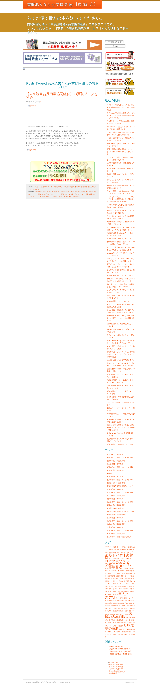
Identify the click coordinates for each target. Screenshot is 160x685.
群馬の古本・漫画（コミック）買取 (120, 521)
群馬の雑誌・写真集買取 (116, 524)
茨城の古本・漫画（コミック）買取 (57, 196)
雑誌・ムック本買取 (125, 629)
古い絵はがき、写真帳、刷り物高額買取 (122, 578)
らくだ (34, 187)
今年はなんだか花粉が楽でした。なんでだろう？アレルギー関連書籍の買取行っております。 (121, 115)
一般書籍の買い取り (128, 568)
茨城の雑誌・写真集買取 (116, 534)
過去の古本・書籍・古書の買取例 (119, 537)
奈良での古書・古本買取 (116, 666)
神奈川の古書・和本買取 (116, 508)
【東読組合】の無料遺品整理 (120, 651)
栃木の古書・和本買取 (115, 489)
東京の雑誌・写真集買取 (116, 483)
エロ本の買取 (120, 559)
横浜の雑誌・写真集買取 (116, 505)
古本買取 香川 (113, 662)
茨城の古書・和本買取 (115, 527)
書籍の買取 (70, 187)
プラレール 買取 (114, 670)
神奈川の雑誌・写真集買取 (116, 515)
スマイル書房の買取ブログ (117, 672)
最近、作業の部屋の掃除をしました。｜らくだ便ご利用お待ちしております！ (121, 151)
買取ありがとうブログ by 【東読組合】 (62, 4)
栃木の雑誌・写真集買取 (116, 496)
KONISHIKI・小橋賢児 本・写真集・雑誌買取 (118, 547)
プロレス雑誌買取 (119, 565)
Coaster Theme (129, 682)
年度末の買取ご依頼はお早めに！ (119, 238)
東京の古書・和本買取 (115, 477)
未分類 (83, 192)
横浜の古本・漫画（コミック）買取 (120, 502)
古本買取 (46, 187)
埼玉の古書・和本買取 (115, 464)
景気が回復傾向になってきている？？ (121, 275)
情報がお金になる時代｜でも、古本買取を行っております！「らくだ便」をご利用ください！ (121, 354)
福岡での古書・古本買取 (116, 664)
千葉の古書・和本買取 (115, 454)
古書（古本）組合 (123, 583)
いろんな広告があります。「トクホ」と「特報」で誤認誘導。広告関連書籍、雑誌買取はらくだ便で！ (121, 199)
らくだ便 (40, 187)
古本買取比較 (113, 673)
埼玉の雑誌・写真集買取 (116, 470)
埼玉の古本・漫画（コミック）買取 (69, 192)
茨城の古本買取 (118, 615)
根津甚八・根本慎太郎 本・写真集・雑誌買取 (118, 605)
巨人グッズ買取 (118, 595)
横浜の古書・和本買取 (115, 499)
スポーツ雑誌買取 (119, 562)
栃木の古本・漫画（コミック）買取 (53, 194)
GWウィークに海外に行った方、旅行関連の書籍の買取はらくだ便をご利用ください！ (121, 107)
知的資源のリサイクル (122, 614)
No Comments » (74, 196)
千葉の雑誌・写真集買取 (116, 461)
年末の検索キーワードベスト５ (118, 301)
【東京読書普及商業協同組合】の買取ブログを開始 (62, 95)
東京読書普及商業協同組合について (120, 486)
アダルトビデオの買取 (119, 555)
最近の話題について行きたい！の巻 (120, 444)
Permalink (43, 101)
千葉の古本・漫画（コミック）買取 (46, 192)
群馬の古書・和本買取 (115, 518)
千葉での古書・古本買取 (116, 668)
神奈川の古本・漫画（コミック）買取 (77, 194)
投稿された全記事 (116, 646)
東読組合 (36, 189)
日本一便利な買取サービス (58, 187)
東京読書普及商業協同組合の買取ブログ (116, 603)
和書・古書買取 (127, 586)
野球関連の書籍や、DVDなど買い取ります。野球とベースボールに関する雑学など (121, 318)
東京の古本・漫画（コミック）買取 (120, 480)
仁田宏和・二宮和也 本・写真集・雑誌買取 (118, 570)
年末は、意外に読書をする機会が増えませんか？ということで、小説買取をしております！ (121, 427)
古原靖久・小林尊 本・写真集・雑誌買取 (117, 581)
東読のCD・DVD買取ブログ (120, 649)
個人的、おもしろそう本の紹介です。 (121, 360)
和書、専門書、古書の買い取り (114, 586)
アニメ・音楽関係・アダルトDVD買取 (120, 558)
